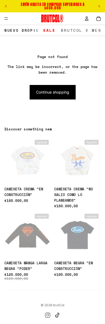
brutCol (58, 305)
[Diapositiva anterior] (6, 6)
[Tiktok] (57, 315)
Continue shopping (52, 92)
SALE (49, 30)
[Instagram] (47, 315)
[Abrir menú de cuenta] (87, 18)
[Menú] (6, 18)
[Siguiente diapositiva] (99, 6)
